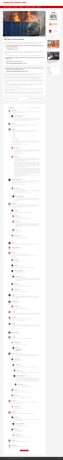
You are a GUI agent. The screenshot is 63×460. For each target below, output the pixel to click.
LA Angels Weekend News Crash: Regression (35, 98)
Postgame (6, 37)
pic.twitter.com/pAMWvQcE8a (16, 69)
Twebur (16, 229)
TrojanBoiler (16, 235)
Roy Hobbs (16, 259)
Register (48, 69)
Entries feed (49, 71)
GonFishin (13, 252)
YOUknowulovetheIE (15, 247)
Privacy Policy (21, 458)
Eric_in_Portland (18, 276)
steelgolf (15, 210)
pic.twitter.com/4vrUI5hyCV (12, 46)
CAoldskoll (14, 203)
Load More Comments (24, 450)
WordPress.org (49, 73)
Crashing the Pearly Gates (14, 2)
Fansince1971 (14, 110)
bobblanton (20, 418)
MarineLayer (16, 283)
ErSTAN (13, 123)
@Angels (35, 45)
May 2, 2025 (15, 49)
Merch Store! (56, 31)
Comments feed (50, 72)
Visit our (55, 30)
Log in (48, 70)
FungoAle (13, 129)
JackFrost (16, 156)
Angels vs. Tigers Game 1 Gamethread (11, 98)
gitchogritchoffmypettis (16, 179)
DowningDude (16, 342)
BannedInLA (16, 147)
